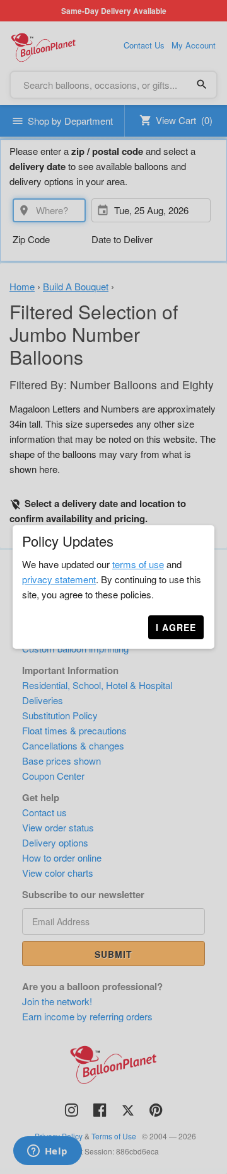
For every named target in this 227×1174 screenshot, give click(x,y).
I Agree (176, 627)
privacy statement (59, 579)
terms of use (138, 564)
